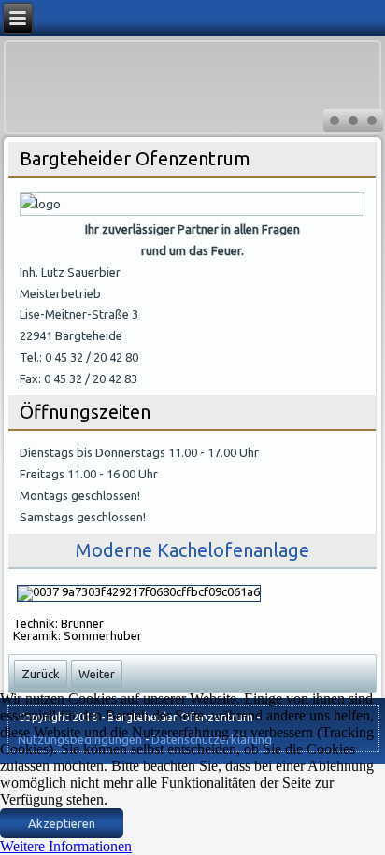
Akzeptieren (61, 823)
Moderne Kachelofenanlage (192, 550)
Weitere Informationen (66, 846)
